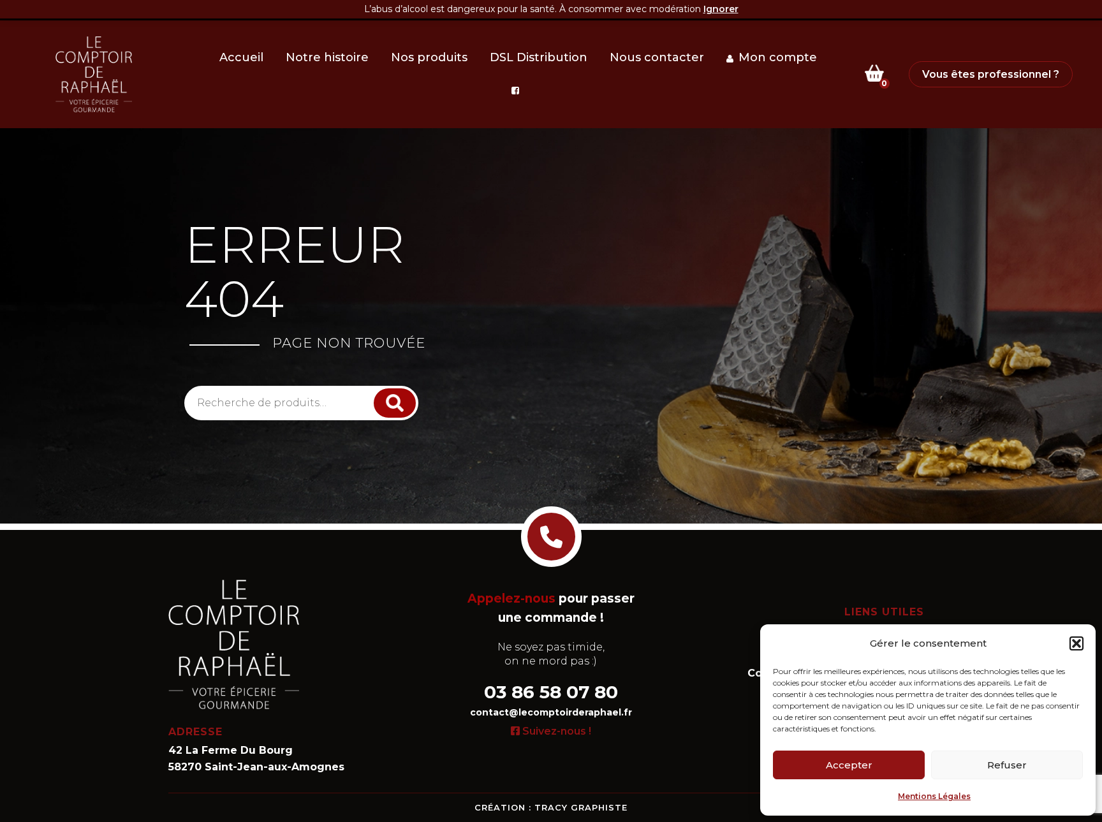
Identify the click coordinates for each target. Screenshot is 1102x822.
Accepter (849, 765)
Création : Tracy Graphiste (551, 807)
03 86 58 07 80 (551, 692)
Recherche (396, 403)
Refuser (1007, 765)
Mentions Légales (934, 796)
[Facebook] (517, 90)
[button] (1076, 643)
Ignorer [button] (720, 9)
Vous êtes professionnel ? (990, 74)
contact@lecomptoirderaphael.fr (551, 712)
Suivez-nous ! (555, 731)
